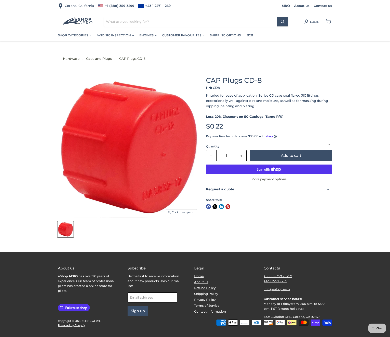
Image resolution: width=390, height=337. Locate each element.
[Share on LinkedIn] (221, 206)
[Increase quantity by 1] (241, 155)
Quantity (212, 146)
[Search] (282, 21)
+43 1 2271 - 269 (158, 6)
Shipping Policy (206, 294)
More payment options (269, 179)
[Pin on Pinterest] (227, 206)
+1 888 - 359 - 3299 (278, 276)
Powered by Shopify (71, 325)
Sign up (138, 311)
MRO (286, 6)
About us (302, 6)
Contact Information (210, 311)
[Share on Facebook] (208, 206)
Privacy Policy (205, 300)
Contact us (323, 6)
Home (199, 276)
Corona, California (79, 6)
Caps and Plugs (99, 59)
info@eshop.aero (277, 289)
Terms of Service (206, 306)
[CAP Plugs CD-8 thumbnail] (65, 229)
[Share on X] (214, 206)
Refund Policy (205, 288)
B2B (250, 35)
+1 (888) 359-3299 (119, 6)
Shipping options (225, 35)
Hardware (71, 59)
